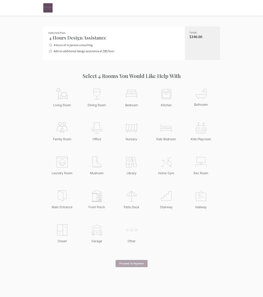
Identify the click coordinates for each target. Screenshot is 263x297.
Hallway (201, 207)
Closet (62, 241)
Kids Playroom (201, 139)
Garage (96, 241)
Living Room (62, 105)
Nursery (131, 139)
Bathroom (201, 104)
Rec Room (201, 173)
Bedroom (131, 105)
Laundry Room (62, 173)
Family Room (62, 139)
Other (132, 241)
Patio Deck (131, 207)
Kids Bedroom (166, 139)
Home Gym (166, 173)
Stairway (166, 207)
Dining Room (97, 105)
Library (132, 173)
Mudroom (97, 173)
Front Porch (97, 207)
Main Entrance (62, 207)
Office (96, 139)
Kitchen (166, 105)
